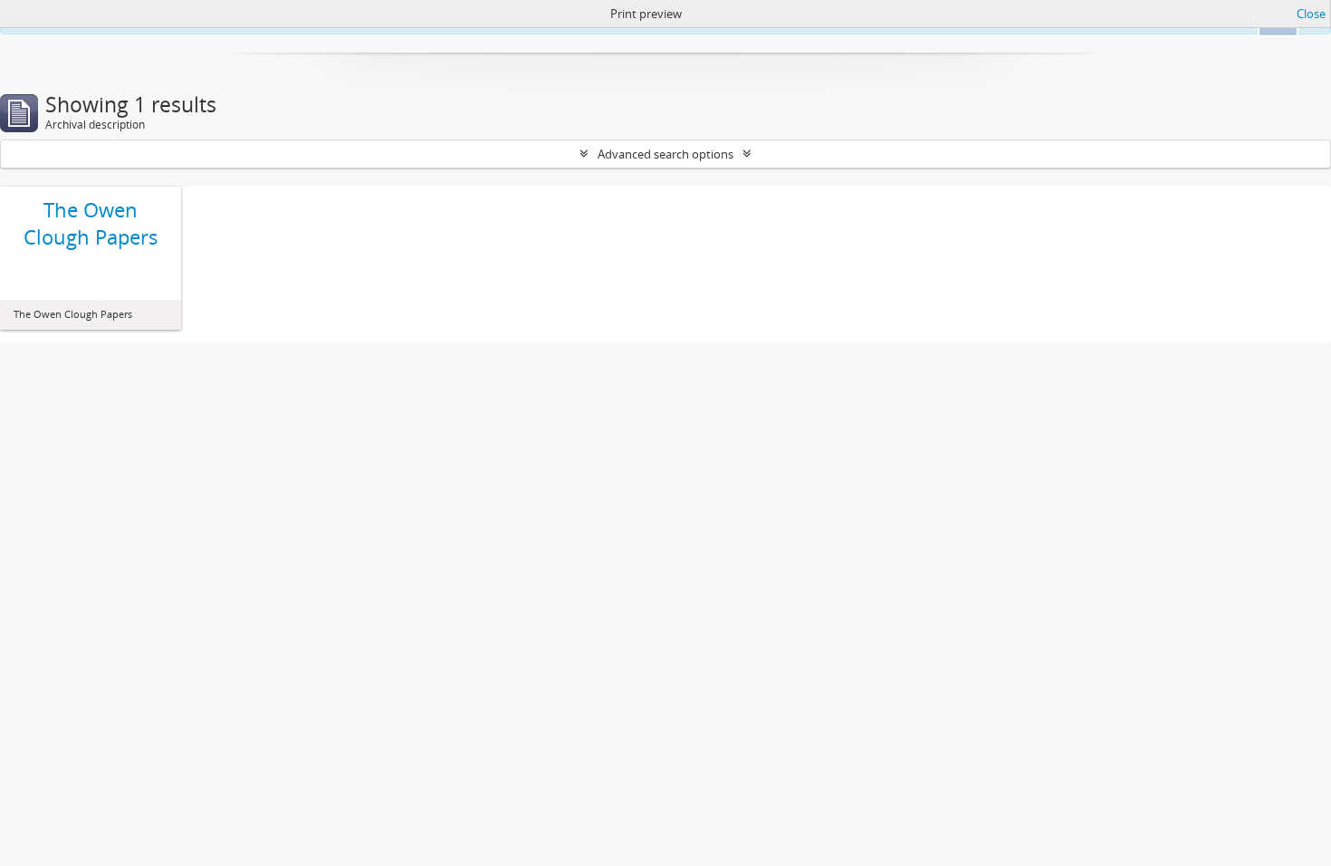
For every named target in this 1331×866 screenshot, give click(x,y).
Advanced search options (665, 154)
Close (1311, 13)
